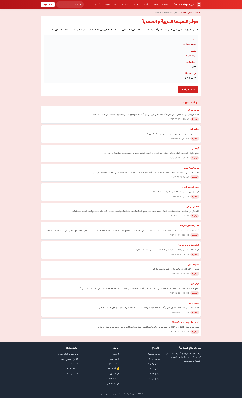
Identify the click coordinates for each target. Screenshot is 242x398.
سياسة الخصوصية (111, 378)
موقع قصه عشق (191, 167)
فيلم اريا (195, 148)
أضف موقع (47, 4)
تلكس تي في (192, 206)
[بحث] (81, 4)
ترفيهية (135, 4)
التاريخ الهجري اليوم (69, 358)
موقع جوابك (193, 109)
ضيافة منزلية (72, 368)
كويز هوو (195, 283)
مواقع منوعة (154, 378)
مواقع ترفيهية (187, 12)
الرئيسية (165, 4)
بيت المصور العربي (190, 187)
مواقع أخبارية (154, 358)
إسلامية (155, 4)
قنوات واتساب (71, 373)
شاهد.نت (194, 129)
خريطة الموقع (113, 383)
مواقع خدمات (154, 368)
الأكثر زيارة (97, 4)
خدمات (125, 4)
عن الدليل (114, 373)
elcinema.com (189, 44)
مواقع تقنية (155, 373)
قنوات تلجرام (72, 363)
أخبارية (145, 4)
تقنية (116, 4)
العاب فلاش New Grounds (185, 322)
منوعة (107, 4)
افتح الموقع (189, 89)
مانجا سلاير (193, 264)
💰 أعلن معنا (113, 368)
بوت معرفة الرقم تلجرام (68, 353)
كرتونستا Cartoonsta (188, 245)
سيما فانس (193, 303)
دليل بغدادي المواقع (189, 225)
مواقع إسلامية (154, 353)
